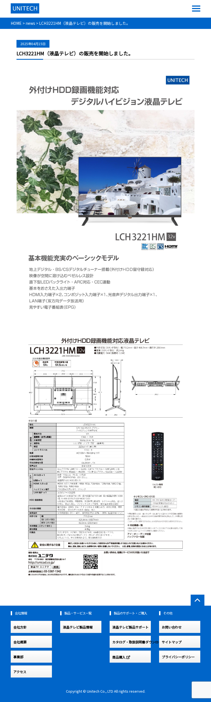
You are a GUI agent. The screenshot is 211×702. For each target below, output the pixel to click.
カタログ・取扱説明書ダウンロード (131, 642)
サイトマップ (172, 642)
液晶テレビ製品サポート (130, 627)
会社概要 (20, 642)
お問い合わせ (172, 627)
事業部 (18, 657)
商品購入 (119, 657)
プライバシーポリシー (178, 657)
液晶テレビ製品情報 (78, 627)
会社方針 (20, 627)
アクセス (19, 672)
